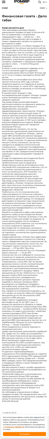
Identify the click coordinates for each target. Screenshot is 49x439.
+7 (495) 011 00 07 (9, 413)
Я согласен (24, 434)
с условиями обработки (13, 427)
